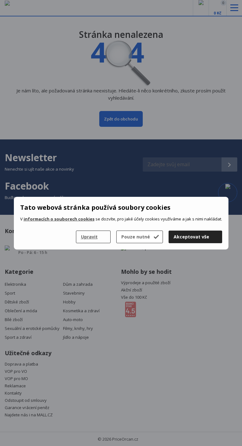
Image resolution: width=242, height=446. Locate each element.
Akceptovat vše (191, 237)
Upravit (89, 237)
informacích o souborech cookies (59, 219)
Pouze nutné (135, 237)
